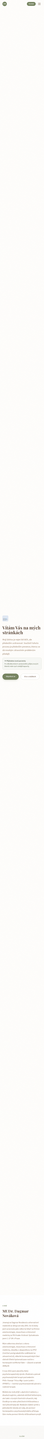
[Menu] (39, 4)
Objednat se (10, 676)
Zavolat (31, 4)
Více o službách (30, 676)
